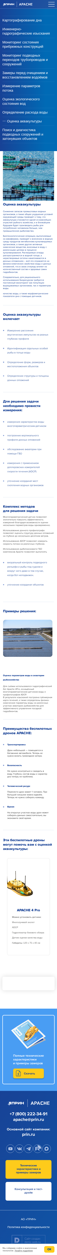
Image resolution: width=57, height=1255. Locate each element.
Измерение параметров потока (21, 88)
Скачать (29, 1073)
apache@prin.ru (28, 1119)
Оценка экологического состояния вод (21, 101)
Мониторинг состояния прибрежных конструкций (22, 44)
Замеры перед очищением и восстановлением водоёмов (25, 75)
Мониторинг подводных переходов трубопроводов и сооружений (25, 59)
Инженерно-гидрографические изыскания (26, 31)
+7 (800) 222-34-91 (29, 1114)
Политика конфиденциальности (28, 1227)
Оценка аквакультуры (24, 121)
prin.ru (28, 1134)
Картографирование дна (22, 20)
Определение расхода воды (25, 112)
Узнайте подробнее (24, 1250)
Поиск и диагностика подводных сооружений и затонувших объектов (22, 134)
